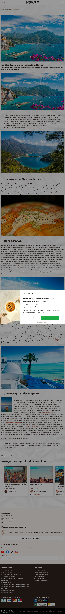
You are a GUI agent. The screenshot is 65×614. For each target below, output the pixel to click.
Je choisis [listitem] (34, 318)
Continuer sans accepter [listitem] (42, 322)
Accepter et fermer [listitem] (50, 318)
